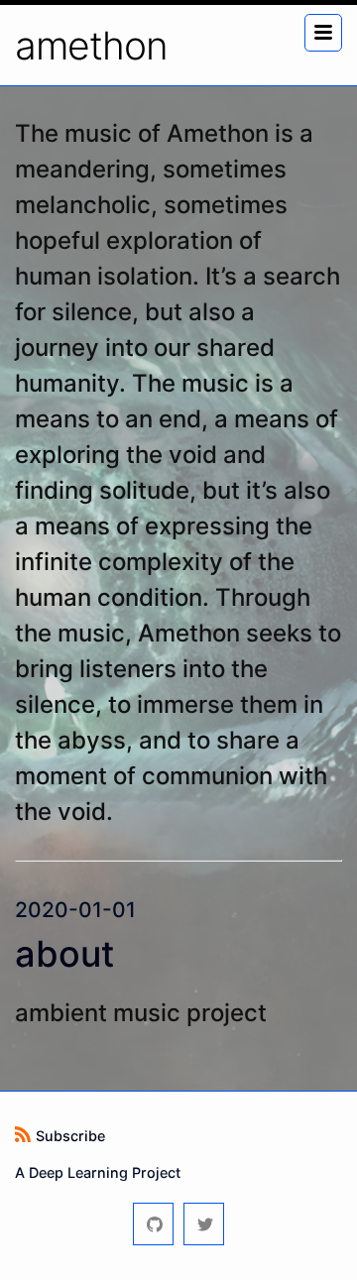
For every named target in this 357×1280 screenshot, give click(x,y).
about (64, 954)
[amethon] (153, 1224)
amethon (91, 45)
